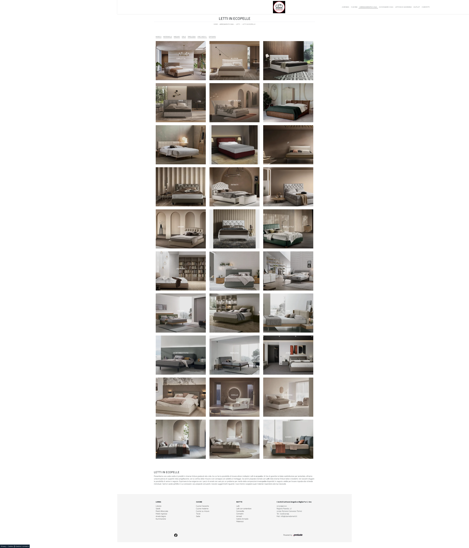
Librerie (158, 506)
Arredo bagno (161, 516)
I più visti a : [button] (202, 37)
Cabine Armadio (242, 519)
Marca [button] (158, 37)
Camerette (240, 511)
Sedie (198, 516)
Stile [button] (184, 37)
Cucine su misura (202, 511)
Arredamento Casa (368, 7)
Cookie (10, 546)
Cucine (354, 7)
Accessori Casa (386, 7)
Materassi (240, 521)
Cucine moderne (202, 509)
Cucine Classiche (202, 506)
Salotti (158, 509)
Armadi (239, 516)
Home (216, 24)
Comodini (239, 514)
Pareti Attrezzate (162, 511)
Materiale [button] (167, 37)
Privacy (3, 546)
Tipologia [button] (192, 37)
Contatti (426, 7)
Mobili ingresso (161, 514)
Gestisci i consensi (22, 546)
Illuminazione (161, 519)
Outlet (417, 7)
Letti (238, 24)
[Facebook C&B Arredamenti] (176, 535)
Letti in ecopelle (248, 24)
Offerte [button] (212, 37)
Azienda (345, 7)
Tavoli (198, 514)
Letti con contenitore (243, 509)
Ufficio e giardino (403, 7)
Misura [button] (177, 37)
